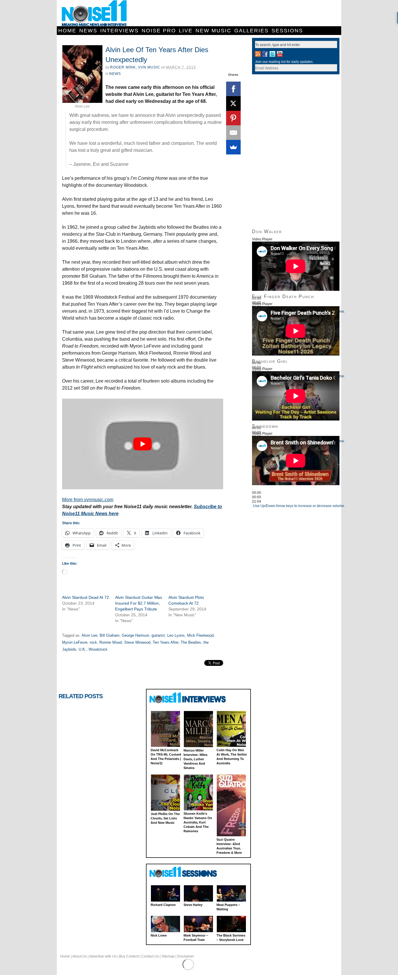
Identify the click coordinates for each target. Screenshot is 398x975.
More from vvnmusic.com (87, 499)
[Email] (233, 132)
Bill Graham (109, 635)
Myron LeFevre (74, 642)
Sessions (287, 31)
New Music (213, 31)
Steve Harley (193, 905)
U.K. (82, 649)
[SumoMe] (233, 147)
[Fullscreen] (252, 511)
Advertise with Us (103, 956)
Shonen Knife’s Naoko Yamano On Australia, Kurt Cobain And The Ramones (198, 822)
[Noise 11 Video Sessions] (188, 872)
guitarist (158, 635)
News (88, 31)
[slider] (299, 506)
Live (186, 31)
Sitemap (168, 956)
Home (67, 31)
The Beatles (191, 642)
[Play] (252, 489)
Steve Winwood (137, 642)
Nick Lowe (159, 935)
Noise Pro (159, 31)
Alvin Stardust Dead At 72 (85, 597)
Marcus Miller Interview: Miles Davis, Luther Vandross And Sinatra (195, 759)
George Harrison (135, 635)
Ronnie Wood (110, 642)
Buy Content (129, 956)
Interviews (119, 31)
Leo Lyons (176, 635)
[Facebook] (233, 89)
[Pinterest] (233, 118)
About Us (79, 956)
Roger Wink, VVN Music (135, 67)
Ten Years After (165, 642)
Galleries (251, 31)
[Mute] (252, 507)
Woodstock (98, 649)
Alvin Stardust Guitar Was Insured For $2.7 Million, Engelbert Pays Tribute (138, 603)
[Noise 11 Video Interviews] (188, 698)
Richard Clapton (163, 905)
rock (93, 642)
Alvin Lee (89, 635)
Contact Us (150, 956)
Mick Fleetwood (200, 635)
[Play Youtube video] (142, 444)
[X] (233, 103)
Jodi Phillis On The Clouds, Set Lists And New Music (165, 818)
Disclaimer (185, 956)
